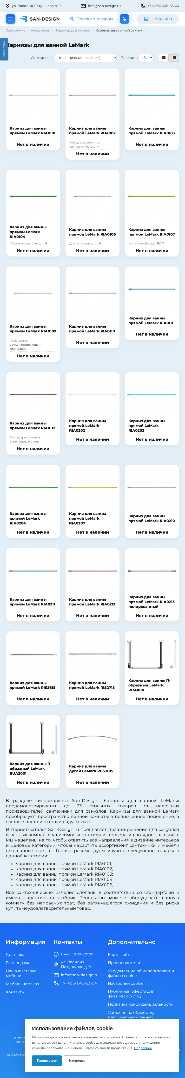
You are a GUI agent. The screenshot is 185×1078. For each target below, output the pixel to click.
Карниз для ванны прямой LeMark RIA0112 (32, 425)
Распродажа (18, 963)
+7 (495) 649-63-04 (163, 6)
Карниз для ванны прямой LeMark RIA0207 (87, 518)
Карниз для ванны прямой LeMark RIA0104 (28, 232)
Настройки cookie (126, 984)
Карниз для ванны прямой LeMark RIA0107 (151, 232)
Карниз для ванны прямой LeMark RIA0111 (150, 320)
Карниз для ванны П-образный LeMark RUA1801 (149, 685)
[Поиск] (72, 19)
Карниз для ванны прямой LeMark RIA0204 (28, 518)
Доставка (15, 955)
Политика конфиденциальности (140, 1004)
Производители (124, 963)
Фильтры (4, 49)
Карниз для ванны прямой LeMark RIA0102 (92, 130)
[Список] (164, 58)
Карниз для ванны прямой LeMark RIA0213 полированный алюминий (151, 604)
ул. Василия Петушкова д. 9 (36, 6)
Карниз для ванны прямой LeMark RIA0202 (87, 426)
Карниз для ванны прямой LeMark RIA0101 (32, 130)
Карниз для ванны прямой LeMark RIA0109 (33, 328)
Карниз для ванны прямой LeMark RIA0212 (92, 602)
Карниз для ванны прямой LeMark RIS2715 (92, 685)
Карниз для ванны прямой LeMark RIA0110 (92, 328)
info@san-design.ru (104, 6)
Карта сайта (120, 955)
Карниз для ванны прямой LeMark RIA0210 (151, 518)
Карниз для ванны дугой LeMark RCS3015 (91, 768)
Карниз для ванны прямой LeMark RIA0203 (146, 426)
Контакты (15, 992)
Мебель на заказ (22, 984)
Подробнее (143, 1048)
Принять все (47, 1060)
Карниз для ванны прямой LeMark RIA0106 (92, 232)
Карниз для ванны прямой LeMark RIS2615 (32, 685)
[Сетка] (174, 58)
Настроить (77, 1060)
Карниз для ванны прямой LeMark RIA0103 (151, 130)
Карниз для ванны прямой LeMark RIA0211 (32, 602)
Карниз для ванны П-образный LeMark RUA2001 (31, 769)
